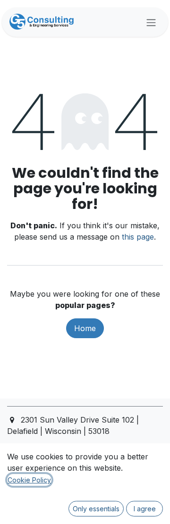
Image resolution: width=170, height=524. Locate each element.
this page (138, 236)
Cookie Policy (29, 480)
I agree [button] (145, 509)
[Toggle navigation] (151, 22)
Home (85, 328)
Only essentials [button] (96, 509)
